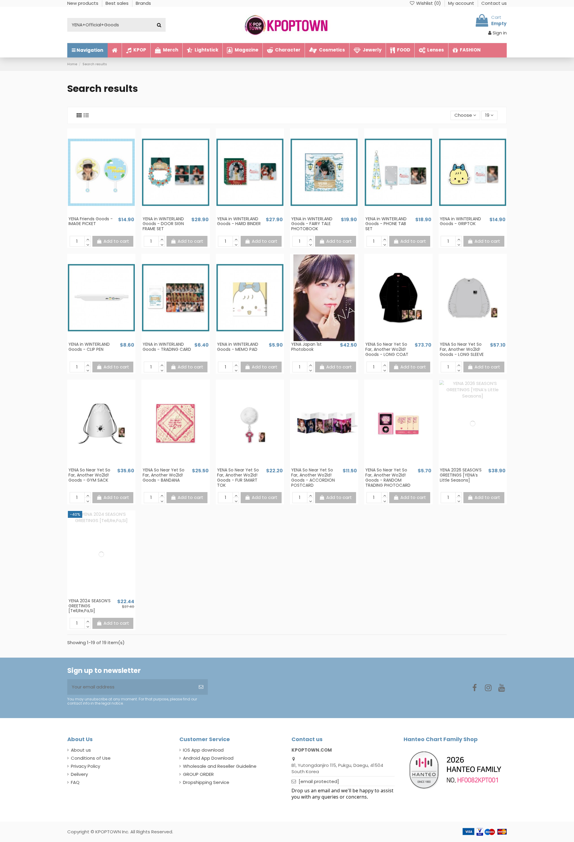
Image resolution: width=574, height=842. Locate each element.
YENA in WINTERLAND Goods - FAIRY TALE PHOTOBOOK (311, 224)
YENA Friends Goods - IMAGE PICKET (90, 221)
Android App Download (208, 758)
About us (81, 750)
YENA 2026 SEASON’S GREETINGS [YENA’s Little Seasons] (461, 475)
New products (83, 3)
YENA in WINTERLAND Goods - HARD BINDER (239, 221)
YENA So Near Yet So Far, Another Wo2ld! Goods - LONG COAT (386, 349)
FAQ (75, 782)
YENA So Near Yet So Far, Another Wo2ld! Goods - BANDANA (163, 475)
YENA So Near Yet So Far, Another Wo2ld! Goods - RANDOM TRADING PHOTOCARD (387, 477)
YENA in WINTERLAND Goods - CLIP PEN (89, 346)
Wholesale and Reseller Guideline (220, 766)
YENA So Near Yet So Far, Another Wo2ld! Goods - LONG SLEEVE (462, 349)
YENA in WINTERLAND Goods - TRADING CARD (167, 346)
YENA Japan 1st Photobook (306, 346)
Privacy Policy (85, 766)
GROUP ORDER (198, 774)
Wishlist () (428, 3)
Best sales (118, 3)
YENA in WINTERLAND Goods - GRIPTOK (460, 221)
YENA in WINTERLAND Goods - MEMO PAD (237, 346)
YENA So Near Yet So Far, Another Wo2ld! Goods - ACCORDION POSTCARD (313, 477)
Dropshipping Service (206, 782)
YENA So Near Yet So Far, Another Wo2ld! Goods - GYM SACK (89, 475)
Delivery (79, 774)
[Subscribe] (201, 687)
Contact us (494, 3)
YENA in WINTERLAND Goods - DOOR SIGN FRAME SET (163, 224)
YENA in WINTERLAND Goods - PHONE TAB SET (386, 224)
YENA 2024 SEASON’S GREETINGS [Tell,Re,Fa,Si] (89, 606)
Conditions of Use (91, 758)
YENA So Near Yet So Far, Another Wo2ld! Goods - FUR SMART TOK (238, 477)
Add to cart (116, 241)
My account (461, 3)
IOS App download (203, 750)
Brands (143, 3)
